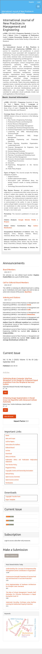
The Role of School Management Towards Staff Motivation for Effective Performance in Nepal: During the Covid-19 (21, 594)
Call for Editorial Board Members (16, 282)
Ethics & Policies (11, 456)
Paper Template (10, 499)
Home (7, 435)
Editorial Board (10, 447)
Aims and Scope (10, 438)
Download (9, 453)
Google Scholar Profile (27, 220)
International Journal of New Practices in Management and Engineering (18, 12)
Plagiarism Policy (11, 467)
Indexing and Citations (11, 297)
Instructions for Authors (13, 444)
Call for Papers (10, 441)
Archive (8, 450)
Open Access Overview (13, 477)
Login (38, 2)
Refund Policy (10, 474)
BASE (29, 305)
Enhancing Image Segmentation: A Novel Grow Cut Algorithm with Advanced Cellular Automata (20, 400)
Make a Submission (11, 555)
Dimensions (31, 314)
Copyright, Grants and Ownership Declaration (19, 470)
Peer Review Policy (11, 464)
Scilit (29, 309)
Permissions (9, 483)
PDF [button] (5, 392)
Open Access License (12, 480)
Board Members (9, 270)
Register (31, 2)
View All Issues (9, 416)
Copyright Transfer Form (13, 496)
